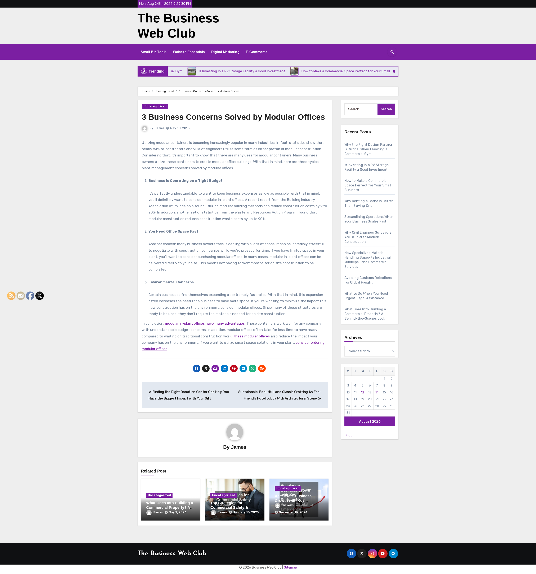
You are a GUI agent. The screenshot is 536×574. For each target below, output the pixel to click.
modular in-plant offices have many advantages (205, 323)
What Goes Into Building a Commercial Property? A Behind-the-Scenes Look (169, 507)
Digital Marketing (225, 52)
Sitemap (290, 567)
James (159, 128)
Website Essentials (189, 52)
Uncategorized (154, 106)
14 (377, 392)
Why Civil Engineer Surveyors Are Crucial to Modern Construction (368, 237)
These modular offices (251, 336)
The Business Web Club (172, 554)
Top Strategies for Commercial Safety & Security (229, 507)
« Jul (349, 435)
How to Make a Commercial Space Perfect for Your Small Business (367, 185)
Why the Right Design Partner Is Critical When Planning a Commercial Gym (368, 149)
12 (362, 392)
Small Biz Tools (154, 52)
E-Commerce (257, 52)
